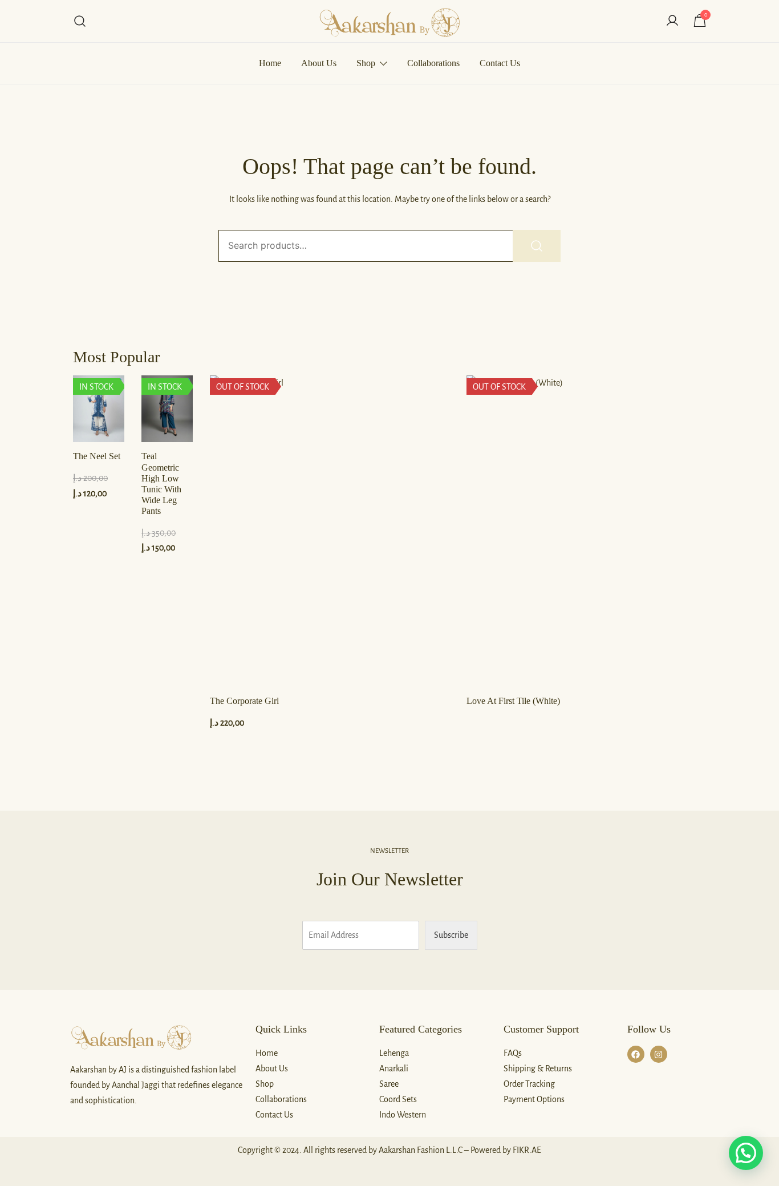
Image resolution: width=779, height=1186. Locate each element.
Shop (365, 63)
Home (270, 63)
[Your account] (672, 21)
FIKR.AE (527, 1150)
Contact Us (500, 63)
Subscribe (451, 935)
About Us (318, 63)
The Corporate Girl (244, 701)
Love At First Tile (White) (513, 701)
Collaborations (433, 63)
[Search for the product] (537, 246)
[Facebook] (635, 1054)
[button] (746, 1153)
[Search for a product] (80, 21)
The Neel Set (96, 456)
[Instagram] (658, 1054)
